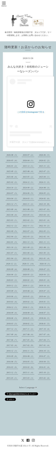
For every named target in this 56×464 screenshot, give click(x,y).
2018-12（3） (12, 307)
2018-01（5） (45, 324)
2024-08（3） (45, 188)
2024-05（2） (45, 193)
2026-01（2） (12, 166)
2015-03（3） (28, 378)
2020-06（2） (12, 275)
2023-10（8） (45, 204)
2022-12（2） (12, 226)
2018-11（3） (28, 307)
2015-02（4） (45, 378)
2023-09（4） (12, 209)
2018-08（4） (28, 313)
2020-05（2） (28, 275)
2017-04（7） (45, 340)
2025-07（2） (45, 171)
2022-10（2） (45, 226)
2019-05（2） (28, 296)
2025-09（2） (12, 171)
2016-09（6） (12, 356)
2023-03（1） (12, 220)
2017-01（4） (45, 345)
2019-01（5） (45, 302)
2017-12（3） (12, 329)
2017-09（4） (12, 335)
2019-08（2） (28, 291)
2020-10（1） (45, 264)
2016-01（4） (45, 367)
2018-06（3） (12, 318)
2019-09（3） (12, 291)
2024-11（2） (45, 182)
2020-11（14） (28, 264)
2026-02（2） (45, 161)
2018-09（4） (12, 313)
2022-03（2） (28, 237)
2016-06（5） (12, 362)
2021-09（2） (28, 247)
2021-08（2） (45, 247)
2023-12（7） (12, 204)
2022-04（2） (12, 237)
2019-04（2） (45, 296)
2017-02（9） (28, 345)
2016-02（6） (28, 367)
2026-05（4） (12, 161)
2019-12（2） (12, 286)
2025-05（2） (28, 177)
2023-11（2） (28, 204)
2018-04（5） (45, 318)
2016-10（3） (45, 351)
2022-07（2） (28, 231)
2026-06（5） (45, 155)
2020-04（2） (45, 275)
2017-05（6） (28, 340)
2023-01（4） (45, 220)
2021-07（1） (12, 253)
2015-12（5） (12, 373)
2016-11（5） (28, 351)
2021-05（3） (45, 253)
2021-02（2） (28, 258)
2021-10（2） (12, 247)
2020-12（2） (12, 264)
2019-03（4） (12, 302)
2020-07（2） (45, 269)
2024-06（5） (28, 193)
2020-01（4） (45, 280)
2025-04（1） (45, 177)
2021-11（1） (45, 242)
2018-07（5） (45, 313)
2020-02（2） (28, 280)
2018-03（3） (12, 324)
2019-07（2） (45, 291)
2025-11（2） (45, 166)
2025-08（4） (28, 171)
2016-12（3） (12, 351)
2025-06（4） (12, 177)
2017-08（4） (28, 335)
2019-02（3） (28, 302)
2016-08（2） (28, 356)
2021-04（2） (12, 258)
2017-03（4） (12, 345)
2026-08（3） (12, 155)
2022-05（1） (45, 231)
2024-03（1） (28, 199)
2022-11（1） (28, 226)
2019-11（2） (28, 286)
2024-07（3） (12, 193)
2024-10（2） (12, 188)
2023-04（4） (45, 215)
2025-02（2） (12, 182)
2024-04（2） (12, 199)
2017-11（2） (28, 329)
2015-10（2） (45, 373)
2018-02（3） (28, 324)
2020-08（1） (28, 269)
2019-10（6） (45, 286)
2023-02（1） (28, 220)
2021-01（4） (45, 258)
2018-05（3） (28, 318)
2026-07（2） (28, 155)
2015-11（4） (28, 373)
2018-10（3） (45, 307)
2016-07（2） (45, 356)
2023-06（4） (12, 215)
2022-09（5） (12, 231)
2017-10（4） (45, 329)
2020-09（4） (12, 269)
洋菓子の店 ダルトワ (22, 446)
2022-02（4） (45, 237)
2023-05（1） (28, 215)
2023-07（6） (45, 209)
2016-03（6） (12, 367)
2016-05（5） (28, 362)
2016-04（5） (45, 362)
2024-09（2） (28, 188)
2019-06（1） (12, 296)
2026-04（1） (28, 161)
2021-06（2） (28, 253)
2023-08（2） (28, 209)
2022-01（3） (12, 242)
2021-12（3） (28, 242)
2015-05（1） (12, 378)
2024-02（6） (45, 199)
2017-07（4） (45, 335)
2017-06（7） (12, 340)
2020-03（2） (12, 280)
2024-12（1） (28, 182)
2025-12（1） (28, 166)
